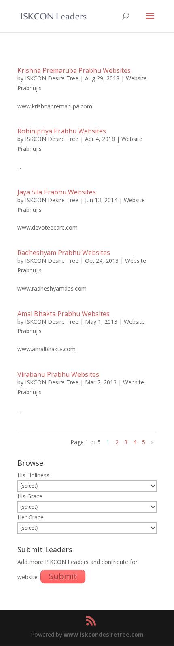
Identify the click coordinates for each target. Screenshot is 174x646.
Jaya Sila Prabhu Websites (56, 192)
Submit (63, 576)
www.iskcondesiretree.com (104, 634)
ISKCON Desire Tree (52, 78)
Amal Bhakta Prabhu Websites (63, 313)
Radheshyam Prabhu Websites (63, 252)
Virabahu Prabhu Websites (58, 374)
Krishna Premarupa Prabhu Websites (74, 70)
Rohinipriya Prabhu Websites (61, 131)
